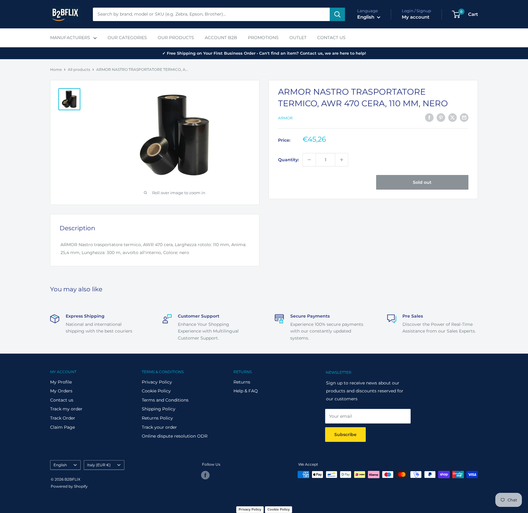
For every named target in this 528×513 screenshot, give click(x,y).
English (60, 465)
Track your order (159, 427)
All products (79, 69)
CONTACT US (331, 37)
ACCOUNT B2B (221, 37)
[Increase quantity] (341, 159)
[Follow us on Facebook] (205, 475)
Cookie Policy (156, 391)
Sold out (422, 182)
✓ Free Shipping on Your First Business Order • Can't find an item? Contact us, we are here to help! (264, 53)
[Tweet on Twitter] (452, 117)
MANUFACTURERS (70, 37)
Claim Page (62, 427)
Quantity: (288, 159)
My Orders (61, 391)
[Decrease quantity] (309, 159)
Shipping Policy (158, 409)
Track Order (62, 418)
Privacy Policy (157, 382)
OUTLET (297, 37)
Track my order (66, 409)
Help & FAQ (245, 391)
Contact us (61, 400)
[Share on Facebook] (429, 117)
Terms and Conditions (165, 400)
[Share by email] (464, 117)
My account (415, 17)
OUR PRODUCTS (176, 37)
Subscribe (345, 434)
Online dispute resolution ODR (174, 436)
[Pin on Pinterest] (441, 117)
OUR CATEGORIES (127, 37)
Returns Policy (157, 418)
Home (56, 69)
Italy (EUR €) (99, 465)
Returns (241, 382)
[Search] (337, 14)
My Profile (61, 382)
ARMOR (285, 118)
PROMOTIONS (263, 37)
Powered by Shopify (69, 486)
